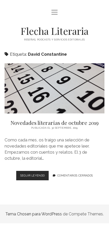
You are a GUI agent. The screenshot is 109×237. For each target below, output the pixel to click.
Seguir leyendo (34, 177)
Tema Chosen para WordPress (33, 214)
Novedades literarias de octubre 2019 (54, 88)
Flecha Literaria (54, 30)
